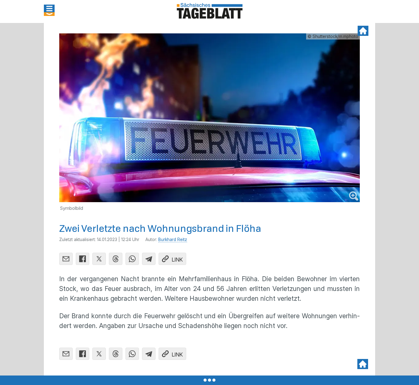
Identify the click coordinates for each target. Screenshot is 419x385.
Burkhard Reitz (172, 239)
